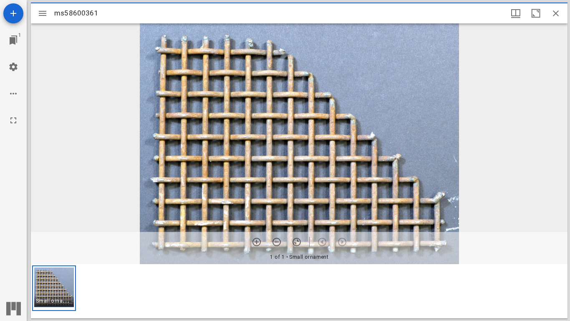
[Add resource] (13, 13)
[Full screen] (13, 120)
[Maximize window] (536, 13)
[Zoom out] (277, 242)
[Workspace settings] (13, 67)
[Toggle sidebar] (43, 13)
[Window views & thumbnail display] (516, 13)
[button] (54, 288)
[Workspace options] (13, 94)
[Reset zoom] (297, 242)
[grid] (299, 291)
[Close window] (556, 13)
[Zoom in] (257, 242)
